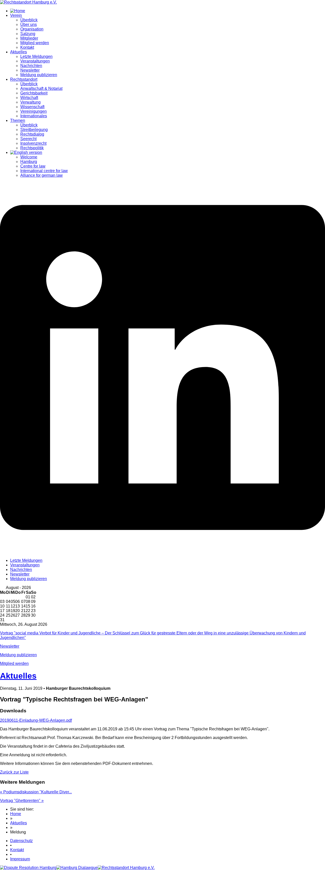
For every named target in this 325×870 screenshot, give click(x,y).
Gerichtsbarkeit (33, 93)
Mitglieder (29, 38)
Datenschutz (21, 841)
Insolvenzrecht (33, 143)
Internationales (33, 116)
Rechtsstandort (23, 79)
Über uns (28, 24)
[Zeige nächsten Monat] (33, 588)
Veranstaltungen (35, 61)
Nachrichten (31, 65)
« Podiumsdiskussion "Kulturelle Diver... (36, 792)
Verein (16, 15)
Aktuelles (18, 52)
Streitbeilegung (34, 129)
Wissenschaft (32, 107)
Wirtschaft (29, 97)
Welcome (28, 157)
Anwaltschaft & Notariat (41, 88)
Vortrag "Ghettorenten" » (22, 800)
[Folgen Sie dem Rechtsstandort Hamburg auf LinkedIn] (162, 552)
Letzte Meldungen (36, 56)
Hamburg (28, 161)
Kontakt (27, 47)
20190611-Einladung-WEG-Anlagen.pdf (36, 720)
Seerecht (28, 139)
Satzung (27, 33)
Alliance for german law (41, 175)
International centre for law (44, 171)
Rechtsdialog (32, 134)
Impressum (20, 859)
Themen (17, 120)
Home (15, 814)
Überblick (29, 20)
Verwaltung (30, 102)
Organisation (31, 29)
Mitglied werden (34, 43)
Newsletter (30, 70)
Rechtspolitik (32, 148)
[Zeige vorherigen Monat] (2, 588)
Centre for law (32, 166)
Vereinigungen (33, 111)
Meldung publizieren (38, 75)
